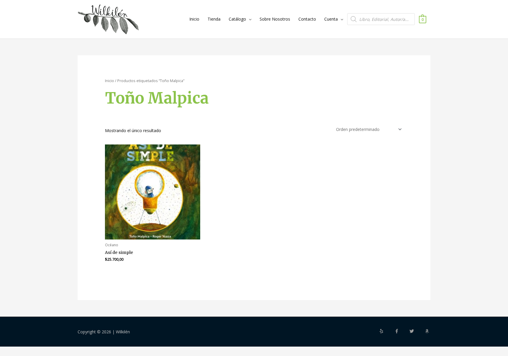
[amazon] (428, 331)
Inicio (194, 19)
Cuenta (331, 19)
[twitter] (417, 331)
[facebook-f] (402, 331)
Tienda (214, 19)
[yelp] (386, 331)
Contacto (307, 19)
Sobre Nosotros (275, 19)
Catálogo (237, 19)
